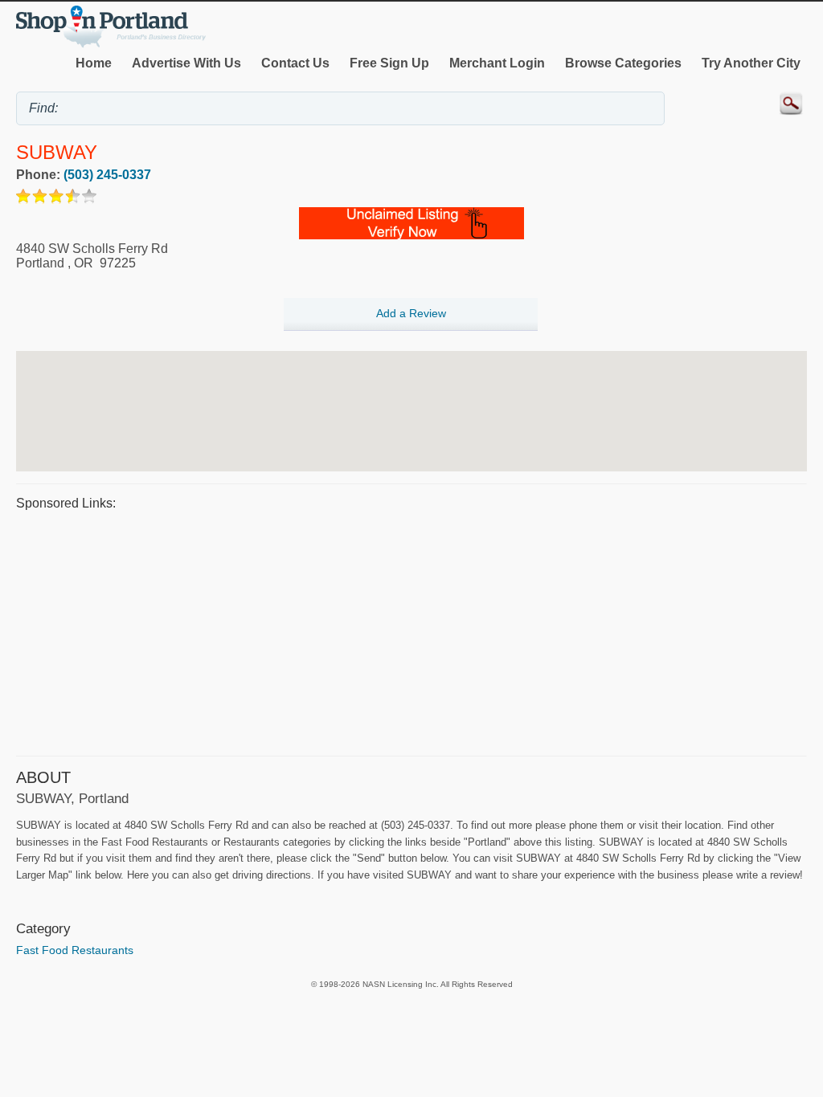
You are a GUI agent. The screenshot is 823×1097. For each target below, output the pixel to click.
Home (94, 63)
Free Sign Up (389, 63)
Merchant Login (497, 63)
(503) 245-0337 (107, 174)
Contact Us (295, 63)
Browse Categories (623, 63)
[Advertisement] (411, 631)
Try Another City (751, 63)
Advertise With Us (186, 63)
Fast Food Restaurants (74, 950)
